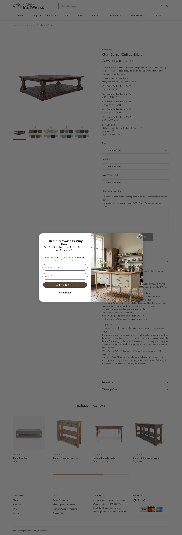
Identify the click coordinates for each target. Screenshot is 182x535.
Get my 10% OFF (65, 285)
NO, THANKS (65, 293)
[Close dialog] (140, 237)
